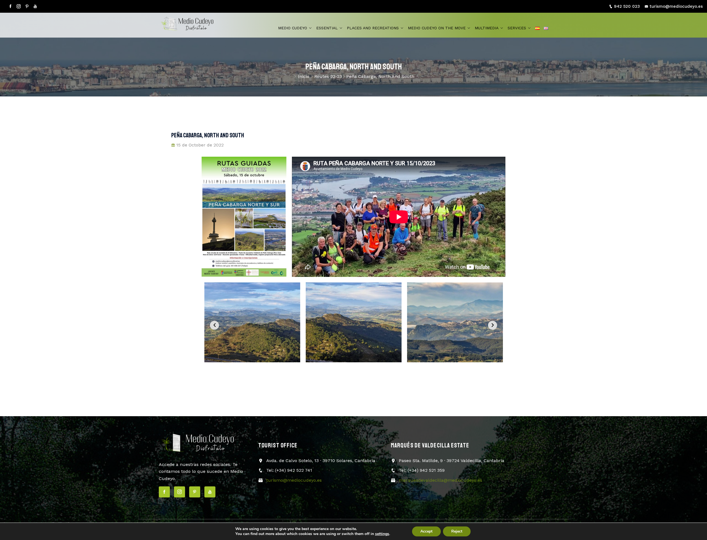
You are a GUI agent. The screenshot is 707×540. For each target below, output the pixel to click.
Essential (327, 28)
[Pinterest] (27, 6)
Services (517, 28)
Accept (426, 531)
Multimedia (486, 28)
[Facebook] (10, 6)
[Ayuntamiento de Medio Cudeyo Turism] (192, 25)
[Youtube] (35, 6)
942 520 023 (627, 6)
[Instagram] (19, 6)
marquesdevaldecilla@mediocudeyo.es (440, 480)
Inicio (303, 76)
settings (382, 533)
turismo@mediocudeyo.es (676, 6)
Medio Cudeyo (292, 28)
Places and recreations (373, 28)
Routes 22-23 (328, 76)
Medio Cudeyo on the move (437, 28)
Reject (456, 531)
